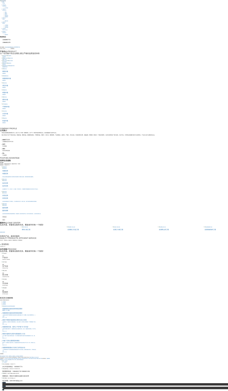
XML (15, 359)
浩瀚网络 (48, 358)
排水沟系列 (4, 61)
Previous (4, 216)
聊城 (37, 358)
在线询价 (5, 29)
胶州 (13, 358)
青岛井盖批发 (7, 47)
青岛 (18, 358)
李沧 (11, 358)
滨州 (39, 358)
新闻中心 (4, 22)
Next (4, 219)
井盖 (5, 12)
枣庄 (20, 358)
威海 (32, 358)
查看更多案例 (2, 232)
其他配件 (6, 16)
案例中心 (4, 18)
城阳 (16, 358)
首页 (3, 2)
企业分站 (5, 359)
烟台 (24, 358)
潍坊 (26, 358)
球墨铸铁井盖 (17, 47)
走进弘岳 (4, 5)
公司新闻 (6, 25)
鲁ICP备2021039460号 (34, 357)
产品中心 (4, 9)
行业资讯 (6, 26)
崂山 (7, 358)
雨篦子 (6, 13)
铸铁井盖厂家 (12, 47)
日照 (34, 358)
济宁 (28, 358)
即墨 (15, 358)
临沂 (35, 358)
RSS (13, 359)
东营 (22, 358)
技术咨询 (6, 27)
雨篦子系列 (4, 59)
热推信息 (1, 359)
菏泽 (41, 358)
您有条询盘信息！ (20, 359)
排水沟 (6, 14)
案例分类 (6, 20)
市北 (5, 358)
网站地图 (9, 359)
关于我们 (6, 7)
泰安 (30, 358)
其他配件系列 (4, 66)
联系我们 (4, 32)
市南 (9, 358)
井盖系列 (4, 56)
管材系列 (6, 15)
